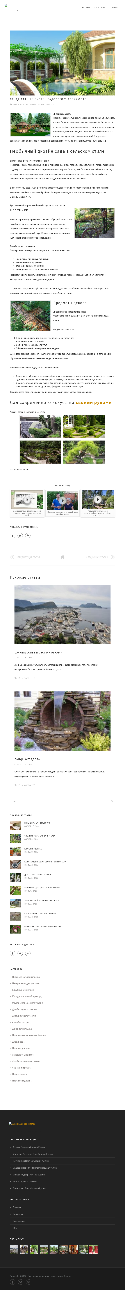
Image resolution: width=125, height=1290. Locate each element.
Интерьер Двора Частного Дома (29, 1174)
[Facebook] (12, 535)
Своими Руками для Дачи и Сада (39, 836)
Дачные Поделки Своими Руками (29, 1147)
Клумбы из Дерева (33, 848)
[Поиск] (112, 801)
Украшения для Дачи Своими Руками (42, 887)
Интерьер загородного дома (26, 976)
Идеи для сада (19, 1074)
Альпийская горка (20, 1022)
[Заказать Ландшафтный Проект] (54, 1249)
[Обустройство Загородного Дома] (63, 1249)
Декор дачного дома (22, 1028)
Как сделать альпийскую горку (27, 996)
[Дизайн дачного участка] (29, 5)
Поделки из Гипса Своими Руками (29, 1188)
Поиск (115, 7)
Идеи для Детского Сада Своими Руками (33, 1154)
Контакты (18, 1214)
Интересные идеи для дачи (25, 983)
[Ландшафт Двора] (62, 721)
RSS (15, 1227)
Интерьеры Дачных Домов (37, 823)
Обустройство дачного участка (27, 1002)
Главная (86, 7)
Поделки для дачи (21, 1048)
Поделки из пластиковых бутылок (29, 1035)
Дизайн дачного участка (24, 1015)
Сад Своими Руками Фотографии (40, 913)
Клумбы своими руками (23, 989)
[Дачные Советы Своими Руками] (62, 614)
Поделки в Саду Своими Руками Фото (42, 926)
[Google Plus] (27, 535)
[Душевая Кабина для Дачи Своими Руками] (93, 1249)
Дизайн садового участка (41, 104)
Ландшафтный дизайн (23, 1054)
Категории (100, 7)
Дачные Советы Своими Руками (38, 652)
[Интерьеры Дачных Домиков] (73, 1249)
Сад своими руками (21, 1067)
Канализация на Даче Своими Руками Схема (45, 861)
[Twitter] (20, 535)
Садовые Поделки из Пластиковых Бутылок (35, 1167)
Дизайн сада (18, 1041)
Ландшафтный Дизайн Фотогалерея (41, 900)
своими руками (94, 402)
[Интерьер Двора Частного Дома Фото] (83, 1249)
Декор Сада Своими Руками (37, 874)
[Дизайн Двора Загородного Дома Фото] (34, 1249)
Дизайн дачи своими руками (26, 1061)
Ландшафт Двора (27, 759)
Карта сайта (19, 1221)
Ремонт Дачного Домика (25, 1181)
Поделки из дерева (22, 1080)
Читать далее (22, 677)
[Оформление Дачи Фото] (44, 1249)
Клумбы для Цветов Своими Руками (31, 1160)
